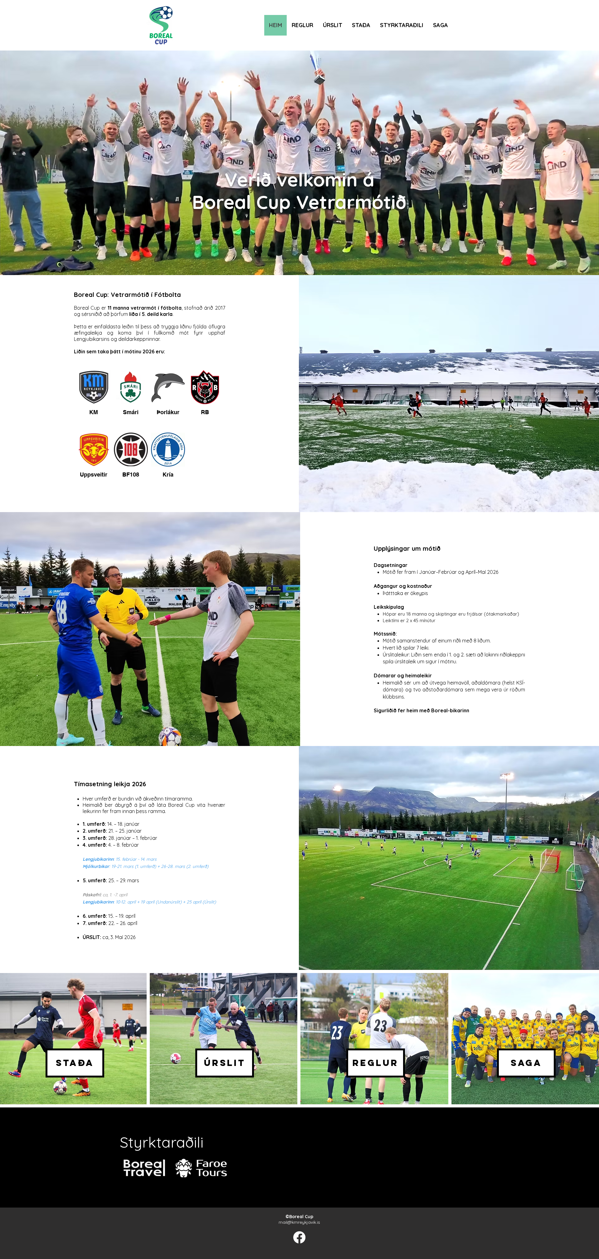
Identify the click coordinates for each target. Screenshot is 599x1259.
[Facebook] (299, 1237)
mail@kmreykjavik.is (299, 1222)
